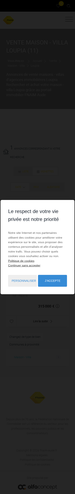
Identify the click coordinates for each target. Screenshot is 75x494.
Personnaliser (24, 280)
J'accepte (52, 280)
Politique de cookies (21, 260)
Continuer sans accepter (24, 265)
